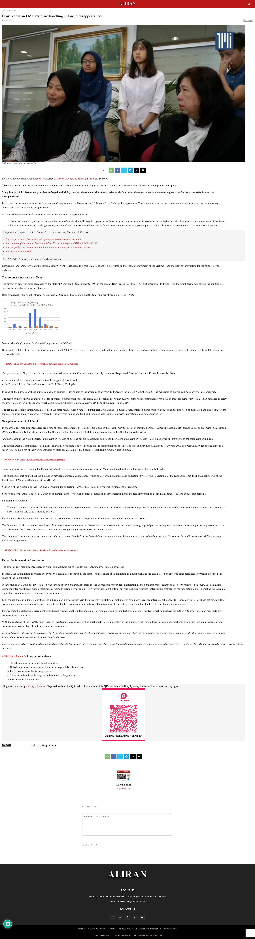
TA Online (12, 11)
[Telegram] (130, 170)
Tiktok (81, 178)
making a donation (36, 686)
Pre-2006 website (126, 929)
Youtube (94, 178)
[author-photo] (123, 780)
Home (4, 11)
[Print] (143, 170)
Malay (24, 178)
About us (82, 929)
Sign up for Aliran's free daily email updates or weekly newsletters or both (43, 239)
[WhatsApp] (111, 170)
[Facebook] (117, 170)
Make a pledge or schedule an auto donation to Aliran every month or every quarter (49, 247)
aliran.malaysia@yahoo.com (133, 901)
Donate (103, 929)
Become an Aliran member (19, 251)
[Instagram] (120, 917)
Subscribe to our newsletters (148, 929)
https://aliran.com (123, 788)
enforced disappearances (44, 745)
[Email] (136, 170)
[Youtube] (141, 917)
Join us (112, 929)
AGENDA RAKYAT (13, 656)
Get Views (248, 20)
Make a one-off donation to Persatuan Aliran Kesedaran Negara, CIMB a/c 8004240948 (51, 243)
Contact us (93, 929)
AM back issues (170, 929)
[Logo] (127, 882)
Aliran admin (123, 784)
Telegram (59, 178)
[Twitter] (124, 170)
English (37, 178)
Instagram (70, 178)
